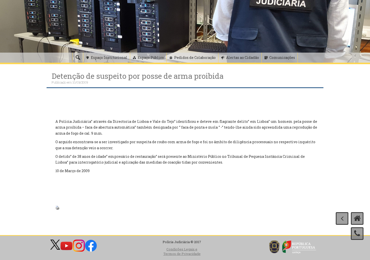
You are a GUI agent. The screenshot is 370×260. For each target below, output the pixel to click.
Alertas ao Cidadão (242, 57)
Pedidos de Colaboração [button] (195, 57)
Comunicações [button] (282, 57)
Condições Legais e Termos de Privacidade (182, 251)
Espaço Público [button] (151, 57)
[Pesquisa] (77, 58)
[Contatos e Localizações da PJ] (357, 233)
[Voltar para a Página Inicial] (357, 218)
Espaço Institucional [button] (109, 57)
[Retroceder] (342, 218)
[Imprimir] (57, 207)
